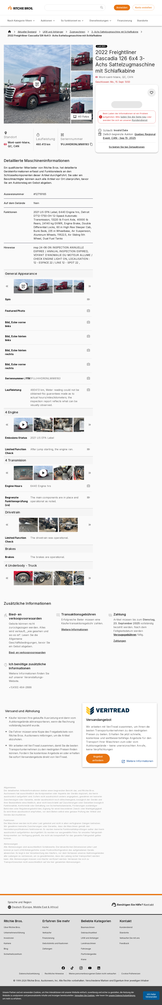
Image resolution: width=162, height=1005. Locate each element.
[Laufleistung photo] (88, 390)
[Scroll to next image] (90, 286)
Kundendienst (139, 120)
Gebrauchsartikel (89, 932)
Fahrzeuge (86, 949)
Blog (6, 949)
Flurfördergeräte (88, 954)
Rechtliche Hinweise (54, 973)
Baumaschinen (88, 927)
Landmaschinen (88, 943)
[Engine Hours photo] (88, 486)
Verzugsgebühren (124, 634)
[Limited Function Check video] (88, 449)
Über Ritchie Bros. (12, 927)
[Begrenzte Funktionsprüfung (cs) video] (88, 497)
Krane (83, 959)
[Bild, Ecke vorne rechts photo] (88, 364)
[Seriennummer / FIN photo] (88, 378)
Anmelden (122, 7)
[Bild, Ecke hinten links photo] (88, 336)
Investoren (9, 938)
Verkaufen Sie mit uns (130, 938)
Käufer (45, 927)
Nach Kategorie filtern (19, 20)
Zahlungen (119, 641)
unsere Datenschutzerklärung (122, 995)
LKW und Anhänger (90, 938)
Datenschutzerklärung (29, 973)
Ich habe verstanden (151, 995)
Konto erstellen (143, 7)
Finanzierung (124, 20)
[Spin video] (88, 299)
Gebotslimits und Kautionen (55, 943)
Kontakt (149, 904)
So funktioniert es (71, 20)
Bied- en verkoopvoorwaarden (27, 653)
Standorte (142, 20)
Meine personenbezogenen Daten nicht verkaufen (92, 973)
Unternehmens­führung (14, 932)
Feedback (124, 943)
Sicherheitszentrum (13, 954)
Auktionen (46, 20)
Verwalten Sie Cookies (85, 995)
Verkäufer (46, 932)
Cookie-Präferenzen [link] (130, 973)
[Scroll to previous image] (7, 286)
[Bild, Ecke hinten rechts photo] (88, 350)
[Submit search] (102, 7)
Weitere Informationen (74, 630)
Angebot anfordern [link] (97, 758)
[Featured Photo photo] (88, 311)
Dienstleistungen (99, 20)
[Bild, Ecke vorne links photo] (88, 322)
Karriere (7, 943)
